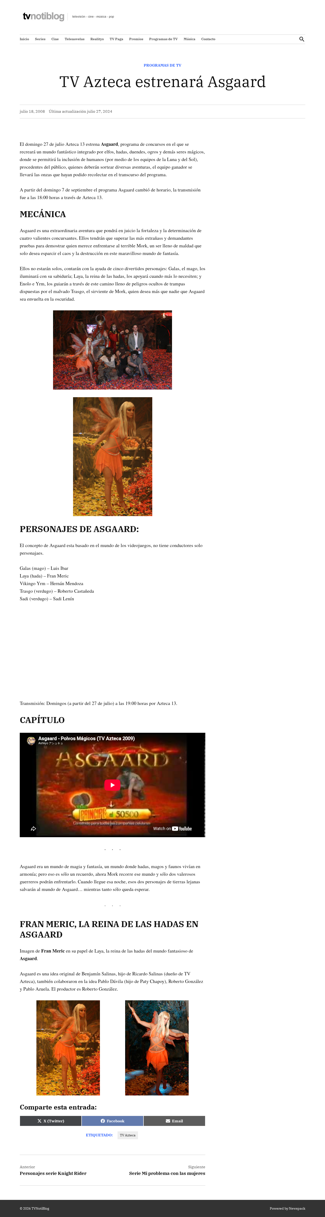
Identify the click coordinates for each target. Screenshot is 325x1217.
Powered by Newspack (287, 1208)
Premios (136, 39)
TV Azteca (128, 1135)
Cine (55, 39)
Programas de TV (163, 39)
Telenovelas (74, 39)
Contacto (208, 39)
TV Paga (116, 39)
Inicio (24, 39)
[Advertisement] (112, 643)
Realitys (97, 39)
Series (40, 39)
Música (189, 39)
